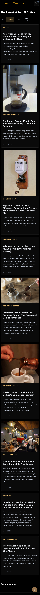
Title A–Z (27, 19)
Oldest (19, 19)
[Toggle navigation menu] (28, 3)
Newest (10, 19)
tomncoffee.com (13, 3)
